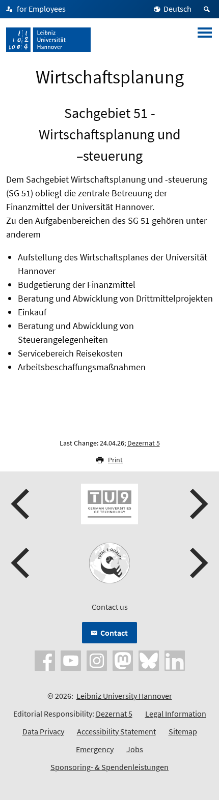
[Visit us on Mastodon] (122, 660)
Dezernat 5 (143, 443)
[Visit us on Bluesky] (148, 660)
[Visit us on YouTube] (70, 660)
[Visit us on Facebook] (45, 660)
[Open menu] (205, 39)
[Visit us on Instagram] (96, 660)
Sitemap (183, 731)
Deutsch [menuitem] (177, 9)
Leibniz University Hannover (124, 696)
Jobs (134, 749)
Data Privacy (43, 731)
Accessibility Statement (116, 731)
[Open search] (208, 9)
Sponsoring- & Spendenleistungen (109, 767)
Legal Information (175, 713)
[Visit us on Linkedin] (174, 660)
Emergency (95, 749)
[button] (21, 504)
